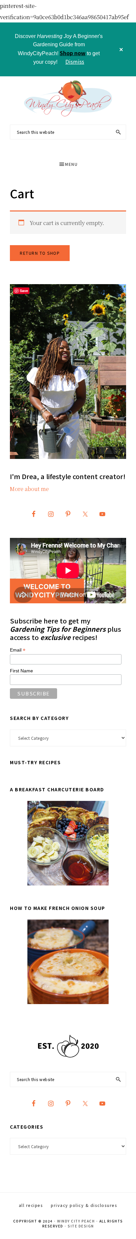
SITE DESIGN (81, 1225)
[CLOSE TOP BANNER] (121, 49)
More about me (29, 489)
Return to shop (40, 253)
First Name (21, 670)
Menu (71, 164)
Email (17, 650)
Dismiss (74, 61)
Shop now (72, 53)
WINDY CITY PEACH (76, 1221)
